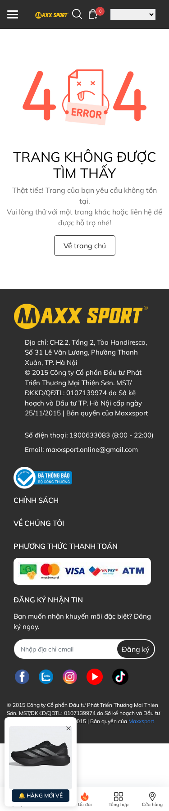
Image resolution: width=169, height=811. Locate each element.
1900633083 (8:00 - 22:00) (111, 435)
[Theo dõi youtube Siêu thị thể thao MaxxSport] (94, 676)
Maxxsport (141, 721)
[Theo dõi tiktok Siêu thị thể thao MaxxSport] (120, 676)
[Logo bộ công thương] (43, 478)
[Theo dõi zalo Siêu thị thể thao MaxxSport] (46, 676)
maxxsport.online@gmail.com (92, 449)
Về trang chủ (85, 245)
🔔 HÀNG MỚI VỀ (40, 795)
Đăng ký (136, 649)
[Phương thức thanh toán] (82, 571)
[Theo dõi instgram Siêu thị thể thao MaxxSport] (69, 676)
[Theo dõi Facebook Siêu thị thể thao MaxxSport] (22, 676)
